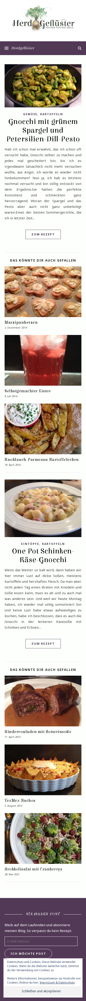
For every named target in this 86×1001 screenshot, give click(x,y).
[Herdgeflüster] (43, 20)
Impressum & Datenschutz (57, 982)
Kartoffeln (51, 114)
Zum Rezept (43, 234)
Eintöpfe (30, 544)
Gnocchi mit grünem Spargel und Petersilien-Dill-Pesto (43, 130)
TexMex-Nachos (20, 800)
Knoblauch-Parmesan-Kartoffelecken (42, 459)
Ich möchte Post (28, 953)
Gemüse (30, 114)
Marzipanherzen (21, 322)
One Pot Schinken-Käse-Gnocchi (43, 555)
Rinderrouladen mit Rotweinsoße (38, 731)
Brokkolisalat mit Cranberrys (33, 869)
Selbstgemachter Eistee (28, 391)
